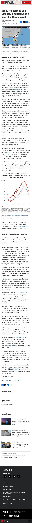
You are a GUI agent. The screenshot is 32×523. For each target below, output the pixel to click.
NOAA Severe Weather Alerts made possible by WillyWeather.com (14, 493)
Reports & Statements (8, 486)
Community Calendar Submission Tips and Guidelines (15, 500)
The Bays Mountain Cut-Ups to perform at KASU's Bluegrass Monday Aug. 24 (20, 446)
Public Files (5, 483)
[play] (2, 521)
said (8, 117)
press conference (16, 89)
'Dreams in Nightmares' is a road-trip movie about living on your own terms (21, 422)
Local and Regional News (17, 442)
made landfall (15, 369)
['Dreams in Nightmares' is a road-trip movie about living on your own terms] (6, 421)
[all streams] (30, 521)
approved (24, 293)
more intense (24, 226)
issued (9, 279)
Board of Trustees (7, 489)
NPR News (8, 380)
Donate (27, 2)
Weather (17, 380)
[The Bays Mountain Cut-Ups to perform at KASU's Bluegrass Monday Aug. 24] (6, 444)
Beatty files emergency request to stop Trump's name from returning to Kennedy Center (21, 434)
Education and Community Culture (19, 419)
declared (18, 337)
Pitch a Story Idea (7, 496)
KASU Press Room (7, 503)
